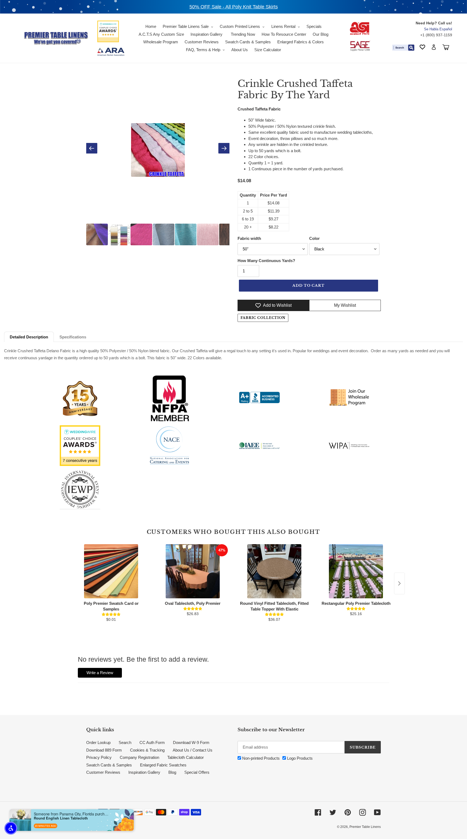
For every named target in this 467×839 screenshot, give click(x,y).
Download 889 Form (104, 750)
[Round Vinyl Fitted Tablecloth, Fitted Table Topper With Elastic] (274, 571)
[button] (10, 828)
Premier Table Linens (365, 827)
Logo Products (299, 758)
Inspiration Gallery (144, 772)
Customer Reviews (103, 772)
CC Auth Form (152, 742)
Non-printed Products (260, 758)
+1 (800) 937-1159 (436, 35)
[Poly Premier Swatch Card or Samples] (111, 571)
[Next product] (399, 583)
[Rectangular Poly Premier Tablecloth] (356, 571)
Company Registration (139, 757)
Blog (172, 772)
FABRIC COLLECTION (263, 318)
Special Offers (196, 772)
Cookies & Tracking (147, 750)
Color (314, 238)
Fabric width (249, 238)
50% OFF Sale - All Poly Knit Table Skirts (233, 6)
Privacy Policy (99, 757)
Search (125, 742)
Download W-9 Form (191, 742)
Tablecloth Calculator (185, 757)
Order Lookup (98, 742)
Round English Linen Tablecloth (61, 818)
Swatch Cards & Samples (109, 765)
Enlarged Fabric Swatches (163, 765)
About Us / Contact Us (192, 750)
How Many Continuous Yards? (266, 260)
